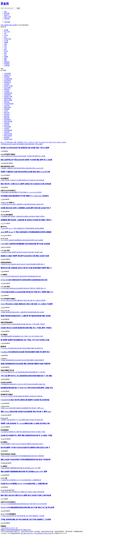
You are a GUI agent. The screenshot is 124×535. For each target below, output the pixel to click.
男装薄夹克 (7, 82)
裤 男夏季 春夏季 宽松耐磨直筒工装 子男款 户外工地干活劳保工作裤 (25, 340)
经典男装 (6, 123)
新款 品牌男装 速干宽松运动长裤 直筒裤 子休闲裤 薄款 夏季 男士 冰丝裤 (26, 160)
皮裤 (5, 44)
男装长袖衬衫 (8, 135)
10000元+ (64, 142)
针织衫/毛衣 (7, 39)
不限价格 (20, 142)
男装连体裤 (7, 126)
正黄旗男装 (7, 95)
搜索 (18, 8)
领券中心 (6, 15)
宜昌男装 (6, 132)
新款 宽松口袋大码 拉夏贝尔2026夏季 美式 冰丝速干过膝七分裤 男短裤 (26, 495)
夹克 (5, 46)
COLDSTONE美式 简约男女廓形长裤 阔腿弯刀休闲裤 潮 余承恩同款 (25, 400)
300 (12, 528)
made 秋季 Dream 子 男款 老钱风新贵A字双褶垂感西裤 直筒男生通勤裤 (26, 232)
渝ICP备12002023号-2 (27, 533)
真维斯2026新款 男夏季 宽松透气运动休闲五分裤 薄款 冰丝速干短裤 (25, 256)
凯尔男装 (6, 114)
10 (7, 528)
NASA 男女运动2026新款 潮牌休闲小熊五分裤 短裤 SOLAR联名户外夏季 (27, 304)
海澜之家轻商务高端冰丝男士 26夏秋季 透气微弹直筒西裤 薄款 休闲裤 (26, 316)
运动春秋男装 (8, 79)
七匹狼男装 (7, 73)
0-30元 (25, 142)
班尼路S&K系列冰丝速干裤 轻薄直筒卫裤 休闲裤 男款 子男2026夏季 (25, 148)
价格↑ (11, 142)
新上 (2, 142)
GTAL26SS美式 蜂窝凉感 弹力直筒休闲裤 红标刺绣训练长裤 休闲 (24, 280)
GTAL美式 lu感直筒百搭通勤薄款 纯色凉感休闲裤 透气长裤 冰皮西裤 (25, 244)
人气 (5, 142)
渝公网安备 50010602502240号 (44, 533)
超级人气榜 (7, 17)
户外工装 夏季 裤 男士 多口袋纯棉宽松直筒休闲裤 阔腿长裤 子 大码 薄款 (26, 376)
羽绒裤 (6, 42)
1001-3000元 (49, 142)
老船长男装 (7, 107)
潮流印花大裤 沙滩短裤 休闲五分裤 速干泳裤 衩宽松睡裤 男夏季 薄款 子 (26, 268)
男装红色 (6, 112)
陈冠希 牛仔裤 (8, 86)
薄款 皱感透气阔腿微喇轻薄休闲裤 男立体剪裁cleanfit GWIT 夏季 (24, 471)
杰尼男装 (6, 84)
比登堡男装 (7, 80)
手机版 (7, 529)
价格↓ (15, 142)
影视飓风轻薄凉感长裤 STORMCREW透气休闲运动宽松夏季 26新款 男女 (27, 388)
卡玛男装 (6, 91)
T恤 (5, 33)
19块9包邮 (7, 22)
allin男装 (6, 128)
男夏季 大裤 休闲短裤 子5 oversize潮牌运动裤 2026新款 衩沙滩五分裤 (25, 423)
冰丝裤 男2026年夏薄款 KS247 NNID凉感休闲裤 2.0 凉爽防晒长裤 (24, 484)
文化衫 (6, 111)
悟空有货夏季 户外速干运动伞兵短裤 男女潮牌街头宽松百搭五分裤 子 (25, 447)
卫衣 (5, 47)
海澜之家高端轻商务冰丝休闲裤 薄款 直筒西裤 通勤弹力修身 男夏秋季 (25, 364)
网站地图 (12, 529)
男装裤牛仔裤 (8, 96)
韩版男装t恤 (7, 98)
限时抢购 (6, 13)
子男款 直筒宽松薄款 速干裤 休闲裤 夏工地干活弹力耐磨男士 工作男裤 (26, 519)
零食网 (5, 3)
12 (10, 528)
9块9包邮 (6, 18)
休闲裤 (14, 25)
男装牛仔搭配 (8, 100)
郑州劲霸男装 (8, 130)
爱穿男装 (6, 77)
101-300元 (35, 142)
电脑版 (3, 529)
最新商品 (18, 529)
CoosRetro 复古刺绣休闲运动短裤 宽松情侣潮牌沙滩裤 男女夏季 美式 (25, 352)
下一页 (15, 528)
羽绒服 (6, 56)
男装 (10, 25)
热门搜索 (23, 529)
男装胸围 (6, 109)
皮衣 (5, 55)
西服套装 (6, 62)
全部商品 (6, 25)
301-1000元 (42, 142)
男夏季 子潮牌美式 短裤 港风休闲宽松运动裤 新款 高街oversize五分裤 (25, 172)
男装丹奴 (6, 116)
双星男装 (6, 137)
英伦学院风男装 (8, 103)
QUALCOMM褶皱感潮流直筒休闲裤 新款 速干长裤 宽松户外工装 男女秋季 (27, 507)
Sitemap (29, 529)
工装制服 (6, 65)
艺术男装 (6, 105)
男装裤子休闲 (8, 139)
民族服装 (6, 63)
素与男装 (6, 125)
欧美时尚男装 (8, 134)
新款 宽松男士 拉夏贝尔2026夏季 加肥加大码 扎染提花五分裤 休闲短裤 (26, 184)
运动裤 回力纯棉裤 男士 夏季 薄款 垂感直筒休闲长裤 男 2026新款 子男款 (26, 435)
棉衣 (5, 53)
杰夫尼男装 (7, 87)
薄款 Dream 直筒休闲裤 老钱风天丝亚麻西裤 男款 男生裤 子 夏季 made (26, 411)
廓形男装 (6, 118)
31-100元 (29, 142)
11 (8, 528)
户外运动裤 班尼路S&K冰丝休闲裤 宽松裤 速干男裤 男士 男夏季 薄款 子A (27, 292)
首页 (5, 11)
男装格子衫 (7, 75)
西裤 (5, 60)
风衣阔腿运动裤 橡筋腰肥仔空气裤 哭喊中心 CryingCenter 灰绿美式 (25, 196)
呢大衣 (6, 51)
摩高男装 (6, 89)
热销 (8, 142)
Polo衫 (6, 35)
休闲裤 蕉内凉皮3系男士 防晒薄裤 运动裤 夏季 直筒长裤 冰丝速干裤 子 (26, 208)
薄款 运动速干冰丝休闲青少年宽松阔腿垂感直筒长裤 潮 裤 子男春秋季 (25, 459)
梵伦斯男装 (7, 119)
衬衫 (5, 37)
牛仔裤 (6, 40)
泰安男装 (6, 102)
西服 (5, 58)
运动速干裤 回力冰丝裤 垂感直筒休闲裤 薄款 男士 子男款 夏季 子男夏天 (26, 328)
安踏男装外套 (8, 93)
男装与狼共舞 (8, 121)
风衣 (5, 49)
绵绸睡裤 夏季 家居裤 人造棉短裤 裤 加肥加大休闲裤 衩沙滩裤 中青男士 (26, 220)
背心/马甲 (7, 31)
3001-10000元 (57, 142)
